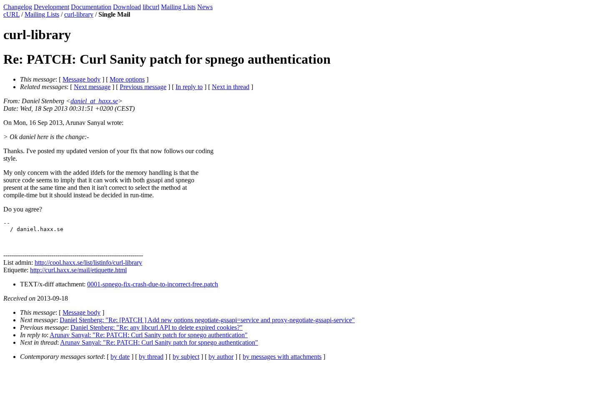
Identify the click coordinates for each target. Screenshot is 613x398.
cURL (11, 14)
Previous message (143, 86)
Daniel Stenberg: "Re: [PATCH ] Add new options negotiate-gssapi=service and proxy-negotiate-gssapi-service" (207, 319)
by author (221, 356)
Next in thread (230, 86)
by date (120, 356)
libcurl (151, 6)
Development (51, 6)
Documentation (91, 6)
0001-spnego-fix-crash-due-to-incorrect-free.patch (152, 284)
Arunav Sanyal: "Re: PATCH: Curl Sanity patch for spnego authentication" (149, 334)
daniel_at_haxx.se (94, 100)
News (205, 6)
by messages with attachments (282, 356)
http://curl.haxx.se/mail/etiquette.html (78, 270)
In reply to (189, 86)
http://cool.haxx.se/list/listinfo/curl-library (88, 262)
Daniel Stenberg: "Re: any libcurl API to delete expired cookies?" (156, 327)
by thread (151, 356)
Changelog (17, 6)
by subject (186, 356)
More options (127, 79)
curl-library (78, 14)
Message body (81, 79)
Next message (92, 86)
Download (127, 6)
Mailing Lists (178, 6)
